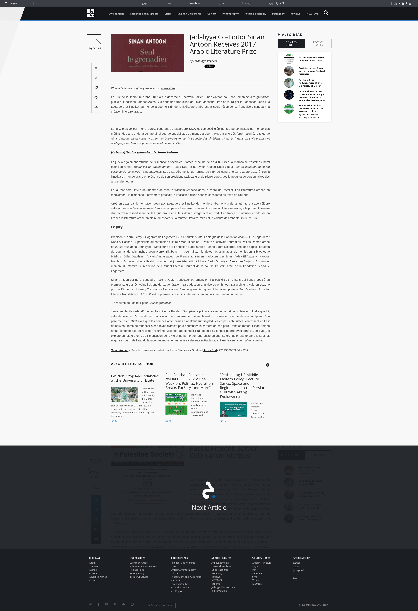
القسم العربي (276, 3)
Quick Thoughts (219, 569)
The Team (94, 566)
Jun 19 (168, 420)
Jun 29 (114, 420)
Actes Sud (210, 350)
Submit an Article (139, 562)
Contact (93, 580)
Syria (221, 3)
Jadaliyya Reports (206, 61)
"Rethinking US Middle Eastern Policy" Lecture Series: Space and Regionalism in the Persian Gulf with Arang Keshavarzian (242, 385)
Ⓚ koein (324, 604)
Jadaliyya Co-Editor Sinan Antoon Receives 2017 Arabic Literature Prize (227, 44)
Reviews (295, 13)
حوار (295, 578)
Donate (93, 573)
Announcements (220, 562)
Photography (230, 13)
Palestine (194, 3)
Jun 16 (223, 420)
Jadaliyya (90, 13)
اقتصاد (296, 566)
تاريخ (295, 574)
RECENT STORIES (318, 43)
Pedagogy (278, 13)
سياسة (296, 563)
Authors (93, 569)
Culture (212, 13)
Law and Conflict (179, 584)
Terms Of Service (139, 576)
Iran (168, 3)
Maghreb (257, 583)
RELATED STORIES (291, 43)
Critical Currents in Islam (183, 569)
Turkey (246, 3)
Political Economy (255, 13)
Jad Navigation (219, 590)
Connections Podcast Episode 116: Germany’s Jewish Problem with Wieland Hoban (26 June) (312, 96)
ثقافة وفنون (298, 570)
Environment (116, 13)
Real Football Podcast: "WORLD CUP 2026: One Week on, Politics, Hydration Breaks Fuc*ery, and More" (189, 381)
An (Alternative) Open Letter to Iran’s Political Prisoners (312, 70)
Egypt (144, 3)
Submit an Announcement (143, 566)
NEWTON (312, 13)
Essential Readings (221, 566)
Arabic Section (301, 558)
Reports (215, 583)
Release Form (137, 569)
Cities (168, 13)
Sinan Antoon (120, 350)
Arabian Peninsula (261, 562)
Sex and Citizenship (189, 13)
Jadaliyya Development (223, 587)
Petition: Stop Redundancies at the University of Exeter (135, 378)
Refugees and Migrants (144, 13)
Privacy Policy (137, 573)
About (92, 562)
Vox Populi (176, 591)
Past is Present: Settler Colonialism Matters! (311, 59)
